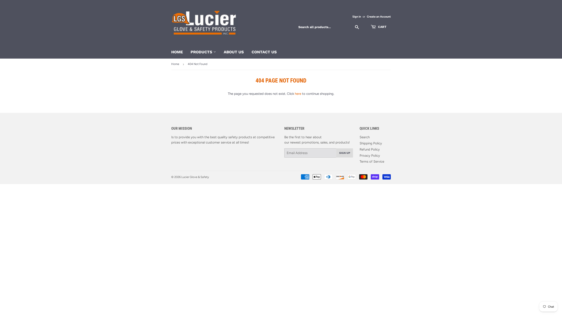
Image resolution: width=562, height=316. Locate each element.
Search (365, 137)
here (298, 94)
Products (202, 52)
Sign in (356, 16)
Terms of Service (372, 161)
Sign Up (344, 152)
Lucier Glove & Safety (195, 177)
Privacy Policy (370, 156)
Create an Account (379, 16)
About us (234, 52)
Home (177, 52)
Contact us (264, 52)
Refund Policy (370, 149)
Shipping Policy (371, 143)
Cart (381, 27)
